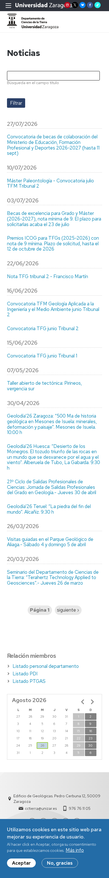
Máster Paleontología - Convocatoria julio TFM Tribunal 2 (50, 183)
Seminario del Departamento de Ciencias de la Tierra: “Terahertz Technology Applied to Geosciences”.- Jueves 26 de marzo (53, 578)
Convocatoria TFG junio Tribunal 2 (43, 329)
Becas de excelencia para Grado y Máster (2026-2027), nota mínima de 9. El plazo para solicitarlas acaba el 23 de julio (54, 219)
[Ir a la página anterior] (82, 702)
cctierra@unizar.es (41, 808)
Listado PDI (25, 674)
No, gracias (60, 863)
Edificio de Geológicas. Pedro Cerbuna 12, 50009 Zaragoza (56, 798)
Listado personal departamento (46, 666)
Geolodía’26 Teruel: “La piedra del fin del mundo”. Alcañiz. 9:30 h (49, 509)
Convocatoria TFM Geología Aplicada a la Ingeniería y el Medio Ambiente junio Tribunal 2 (53, 309)
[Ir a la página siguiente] (92, 702)
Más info (75, 850)
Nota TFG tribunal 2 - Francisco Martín (47, 276)
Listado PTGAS (29, 681)
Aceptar (21, 863)
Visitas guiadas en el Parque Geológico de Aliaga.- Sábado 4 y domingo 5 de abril (50, 542)
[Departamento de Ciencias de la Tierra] (32, 27)
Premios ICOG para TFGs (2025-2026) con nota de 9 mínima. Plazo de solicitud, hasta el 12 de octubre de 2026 (53, 244)
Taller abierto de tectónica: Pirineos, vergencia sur (44, 386)
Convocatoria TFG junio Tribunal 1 (42, 356)
